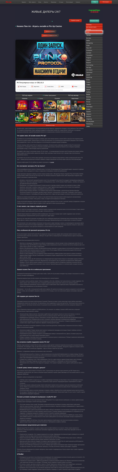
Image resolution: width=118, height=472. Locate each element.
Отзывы (61, 2)
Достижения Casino (91, 27)
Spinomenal (89, 72)
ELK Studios (89, 70)
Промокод (53, 2)
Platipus (88, 82)
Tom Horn (88, 104)
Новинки (24, 98)
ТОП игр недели (27, 95)
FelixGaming (89, 124)
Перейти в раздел (75, 20)
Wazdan (88, 89)
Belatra (88, 79)
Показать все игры (50, 125)
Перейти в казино (50, 31)
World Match (89, 106)
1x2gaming (89, 119)
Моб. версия (32, 2)
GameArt (88, 111)
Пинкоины (89, 24)
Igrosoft (88, 75)
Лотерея (88, 29)
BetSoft (88, 94)
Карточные (75, 98)
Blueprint (88, 62)
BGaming (88, 87)
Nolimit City (89, 77)
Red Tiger (88, 67)
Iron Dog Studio (90, 121)
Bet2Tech (88, 116)
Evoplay (88, 109)
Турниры (88, 35)
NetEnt (88, 40)
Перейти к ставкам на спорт (50, 35)
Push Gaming (89, 65)
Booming (88, 97)
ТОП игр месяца (73, 95)
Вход (39, 2)
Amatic (88, 45)
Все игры (88, 38)
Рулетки (57, 98)
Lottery (88, 126)
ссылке (52, 162)
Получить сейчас (94, 20)
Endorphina (89, 50)
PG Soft (88, 101)
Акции (87, 32)
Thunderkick (89, 55)
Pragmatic (88, 57)
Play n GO (88, 48)
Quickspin (88, 52)
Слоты (41, 98)
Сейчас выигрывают (50, 95)
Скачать (78, 2)
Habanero (88, 114)
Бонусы (46, 2)
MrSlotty (88, 99)
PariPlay (88, 92)
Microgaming (89, 43)
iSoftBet (88, 84)
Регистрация (69, 2)
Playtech (88, 60)
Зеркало (24, 2)
